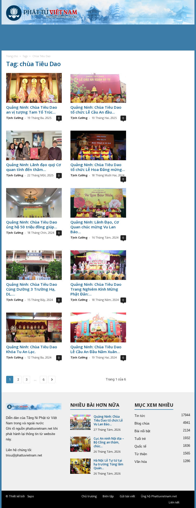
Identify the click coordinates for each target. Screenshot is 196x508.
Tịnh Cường (14, 118)
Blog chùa (141, 423)
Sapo (30, 496)
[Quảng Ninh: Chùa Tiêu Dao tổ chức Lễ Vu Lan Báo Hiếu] (80, 422)
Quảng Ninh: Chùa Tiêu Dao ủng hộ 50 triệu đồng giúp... (31, 224)
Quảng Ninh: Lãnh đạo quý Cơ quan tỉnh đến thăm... (33, 167)
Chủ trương (89, 496)
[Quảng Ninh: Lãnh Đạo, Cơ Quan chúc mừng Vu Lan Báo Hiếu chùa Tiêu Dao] (98, 203)
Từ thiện (140, 454)
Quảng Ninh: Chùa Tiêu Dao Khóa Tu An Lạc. (31, 349)
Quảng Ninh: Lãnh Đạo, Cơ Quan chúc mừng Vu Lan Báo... (94, 226)
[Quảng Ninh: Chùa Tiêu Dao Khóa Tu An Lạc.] (34, 327)
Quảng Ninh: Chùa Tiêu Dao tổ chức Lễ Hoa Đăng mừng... (97, 167)
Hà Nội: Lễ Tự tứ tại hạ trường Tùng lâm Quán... (108, 464)
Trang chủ (12, 56)
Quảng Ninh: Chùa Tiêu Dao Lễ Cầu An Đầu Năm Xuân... (95, 349)
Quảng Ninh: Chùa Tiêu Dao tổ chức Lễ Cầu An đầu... (95, 110)
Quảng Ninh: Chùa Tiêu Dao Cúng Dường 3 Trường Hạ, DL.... (31, 289)
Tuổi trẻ (140, 439)
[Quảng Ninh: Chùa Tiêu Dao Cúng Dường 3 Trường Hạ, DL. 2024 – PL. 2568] (34, 265)
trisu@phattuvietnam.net (24, 455)
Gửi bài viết (127, 496)
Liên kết (174, 502)
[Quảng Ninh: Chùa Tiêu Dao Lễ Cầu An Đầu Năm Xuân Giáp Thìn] (98, 327)
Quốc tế (140, 446)
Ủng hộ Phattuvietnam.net (159, 496)
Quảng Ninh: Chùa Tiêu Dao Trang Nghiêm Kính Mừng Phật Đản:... (95, 289)
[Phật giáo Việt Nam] (98, 12)
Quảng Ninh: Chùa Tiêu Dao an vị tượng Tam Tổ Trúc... (31, 110)
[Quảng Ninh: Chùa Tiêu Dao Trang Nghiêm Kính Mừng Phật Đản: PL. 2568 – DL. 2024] (98, 265)
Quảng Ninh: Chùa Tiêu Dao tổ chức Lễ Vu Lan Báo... (108, 420)
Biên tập (108, 496)
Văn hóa (140, 462)
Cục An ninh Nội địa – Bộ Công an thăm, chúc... (109, 442)
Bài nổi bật (142, 431)
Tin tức (139, 416)
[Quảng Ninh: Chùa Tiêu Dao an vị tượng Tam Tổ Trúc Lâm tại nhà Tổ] (34, 88)
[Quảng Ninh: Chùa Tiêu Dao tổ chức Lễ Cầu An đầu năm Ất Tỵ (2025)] (98, 88)
